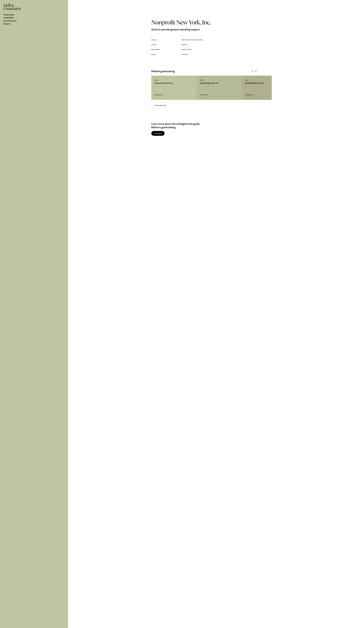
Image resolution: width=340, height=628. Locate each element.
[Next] (256, 71)
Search (6, 24)
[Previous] (253, 71)
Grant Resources (10, 21)
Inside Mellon (9, 17)
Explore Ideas (9, 14)
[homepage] (12, 7)
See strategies (158, 133)
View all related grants (160, 105)
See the (158, 95)
